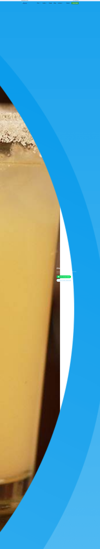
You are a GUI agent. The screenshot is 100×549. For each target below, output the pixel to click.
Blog (55, 3)
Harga (50, 3)
